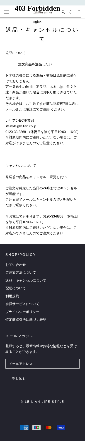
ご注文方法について (20, 272)
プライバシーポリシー (22, 312)
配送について (15, 288)
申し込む (19, 378)
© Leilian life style (42, 401)
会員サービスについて (22, 304)
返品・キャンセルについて (25, 280)
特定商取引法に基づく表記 (25, 319)
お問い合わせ (15, 265)
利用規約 (12, 296)
